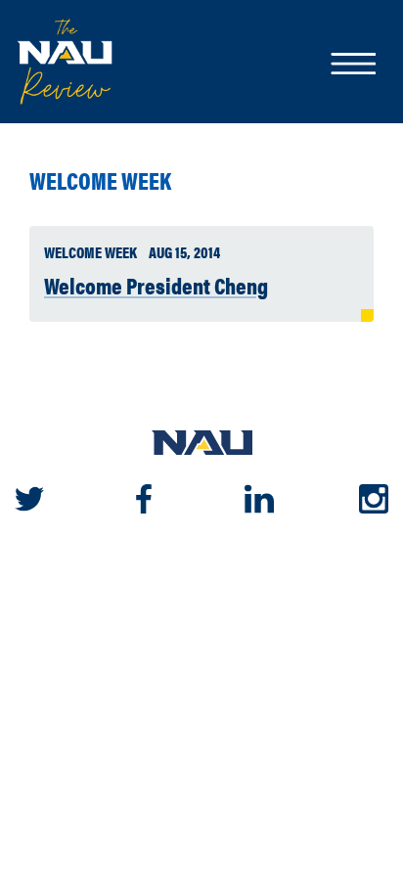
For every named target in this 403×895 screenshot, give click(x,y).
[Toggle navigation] (352, 65)
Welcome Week (100, 180)
